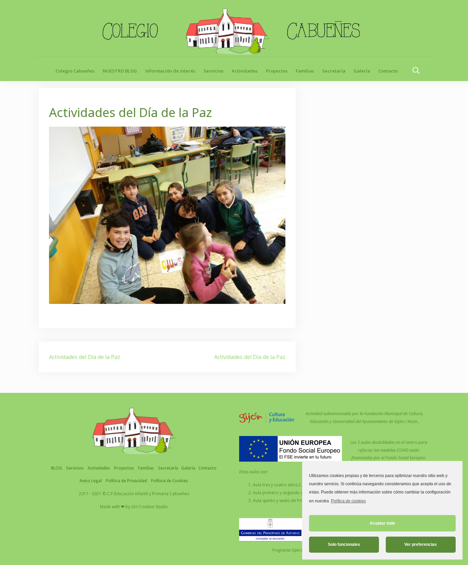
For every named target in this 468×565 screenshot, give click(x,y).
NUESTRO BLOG (120, 71)
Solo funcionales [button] (344, 544)
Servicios (213, 71)
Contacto (388, 71)
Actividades (245, 71)
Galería (362, 71)
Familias (305, 71)
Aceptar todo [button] (382, 523)
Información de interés (170, 71)
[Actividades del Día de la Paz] (167, 214)
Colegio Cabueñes (75, 71)
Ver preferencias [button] (420, 544)
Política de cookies (348, 501)
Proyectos (276, 71)
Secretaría (333, 71)
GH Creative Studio (149, 507)
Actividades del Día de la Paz (84, 357)
